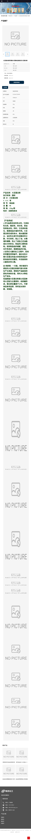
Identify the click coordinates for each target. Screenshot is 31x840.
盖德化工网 (17, 832)
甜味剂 (2, 819)
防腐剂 (2, 823)
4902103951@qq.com (13, 807)
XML (23, 830)
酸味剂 (2, 821)
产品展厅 (16, 15)
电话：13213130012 (9, 805)
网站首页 (10, 15)
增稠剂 (2, 817)
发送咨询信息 (17, 82)
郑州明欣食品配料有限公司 (5, 830)
